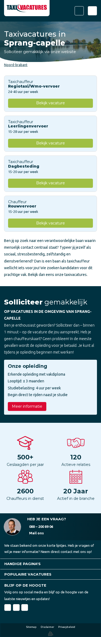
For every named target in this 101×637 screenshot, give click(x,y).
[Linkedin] (16, 607)
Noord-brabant (15, 65)
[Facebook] (7, 607)
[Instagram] (24, 607)
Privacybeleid (66, 626)
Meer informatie (27, 406)
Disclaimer (47, 626)
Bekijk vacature (50, 103)
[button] (50, 564)
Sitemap (31, 626)
